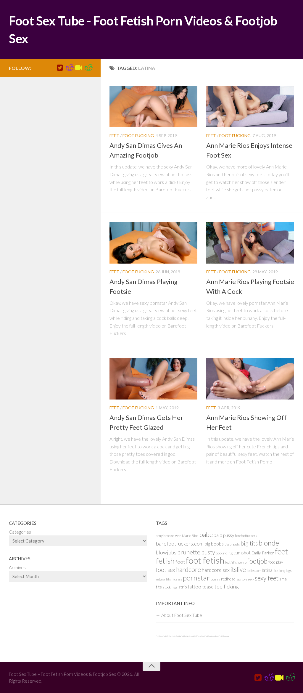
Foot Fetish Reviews (222, 636)
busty (208, 552)
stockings (170, 587)
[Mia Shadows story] (69, 67)
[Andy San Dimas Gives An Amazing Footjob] (153, 106)
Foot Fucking (138, 135)
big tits (249, 543)
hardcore (188, 569)
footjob (257, 561)
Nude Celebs (176, 636)
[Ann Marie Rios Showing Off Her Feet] (250, 379)
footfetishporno (235, 562)
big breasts (232, 544)
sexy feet (266, 578)
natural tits (163, 579)
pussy (215, 579)
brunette (188, 552)
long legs (285, 570)
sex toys (241, 579)
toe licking (227, 586)
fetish (165, 560)
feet (281, 551)
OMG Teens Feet (199, 636)
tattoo (194, 586)
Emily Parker (263, 552)
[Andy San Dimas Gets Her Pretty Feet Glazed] (153, 379)
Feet (114, 135)
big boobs (214, 543)
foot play (275, 561)
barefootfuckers (246, 536)
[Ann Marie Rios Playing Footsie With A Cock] (250, 242)
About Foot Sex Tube (181, 615)
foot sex (165, 569)
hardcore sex (216, 570)
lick (275, 570)
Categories (20, 532)
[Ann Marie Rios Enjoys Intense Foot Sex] (250, 106)
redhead (228, 578)
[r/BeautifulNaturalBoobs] (88, 67)
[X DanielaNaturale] (59, 67)
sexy (251, 579)
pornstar (196, 577)
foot (180, 561)
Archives (17, 567)
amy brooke (165, 535)
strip (182, 586)
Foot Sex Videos (210, 636)
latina (267, 570)
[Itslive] (78, 67)
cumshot (242, 552)
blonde (269, 542)
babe (206, 534)
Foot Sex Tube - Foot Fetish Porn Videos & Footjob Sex (143, 29)
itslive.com (254, 570)
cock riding (224, 553)
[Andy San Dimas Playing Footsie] (153, 242)
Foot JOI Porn (167, 636)
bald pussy (224, 535)
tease (208, 586)
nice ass (177, 579)
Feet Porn (159, 636)
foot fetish (205, 560)
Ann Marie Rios (187, 535)
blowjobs (166, 552)
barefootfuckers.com (180, 543)
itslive (238, 569)
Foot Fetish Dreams (187, 636)
